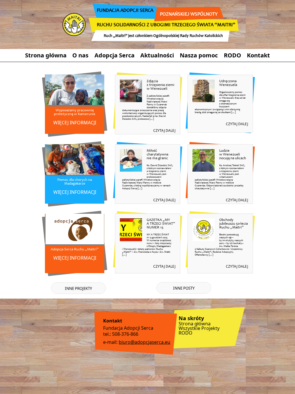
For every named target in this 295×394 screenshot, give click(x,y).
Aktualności (157, 55)
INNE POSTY (184, 288)
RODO (232, 55)
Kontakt (258, 55)
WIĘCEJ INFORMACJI (74, 122)
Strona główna (46, 55)
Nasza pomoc (199, 55)
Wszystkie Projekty (199, 328)
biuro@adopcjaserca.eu (144, 342)
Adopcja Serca (114, 55)
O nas (80, 55)
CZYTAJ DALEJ (164, 130)
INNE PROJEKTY (78, 288)
